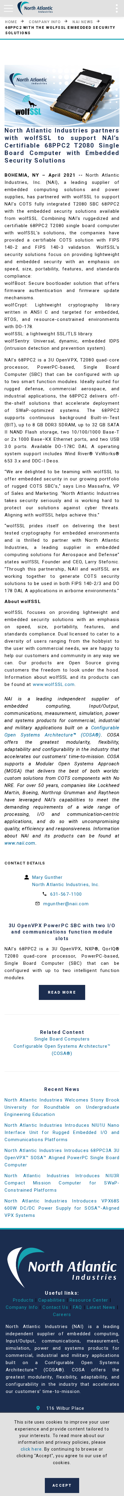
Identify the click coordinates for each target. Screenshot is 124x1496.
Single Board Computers (62, 1039)
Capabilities (51, 1300)
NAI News (83, 22)
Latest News (101, 1307)
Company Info (45, 22)
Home (11, 22)
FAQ (77, 1307)
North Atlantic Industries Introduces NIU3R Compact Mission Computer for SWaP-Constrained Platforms (62, 1183)
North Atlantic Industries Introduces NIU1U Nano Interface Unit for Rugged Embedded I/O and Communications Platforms (62, 1132)
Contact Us (55, 1307)
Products (23, 1300)
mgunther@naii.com (66, 903)
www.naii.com (20, 843)
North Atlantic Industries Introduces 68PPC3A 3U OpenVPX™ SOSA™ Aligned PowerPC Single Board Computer (62, 1158)
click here (31, 1449)
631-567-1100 (66, 894)
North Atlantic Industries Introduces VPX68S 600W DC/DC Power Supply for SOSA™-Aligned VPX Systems (62, 1208)
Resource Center (89, 1300)
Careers (62, 1314)
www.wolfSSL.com (54, 684)
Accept (62, 1485)
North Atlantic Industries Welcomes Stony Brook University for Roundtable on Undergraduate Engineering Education (62, 1107)
